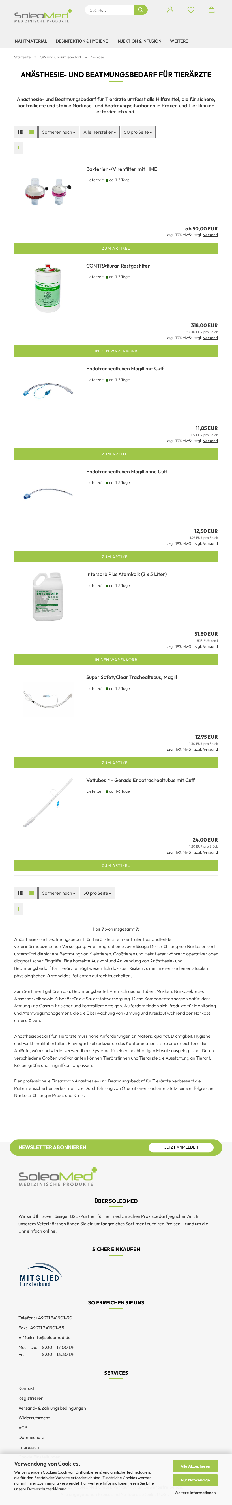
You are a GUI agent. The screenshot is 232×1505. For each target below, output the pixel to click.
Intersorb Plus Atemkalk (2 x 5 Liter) (126, 574)
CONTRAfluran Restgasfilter (118, 265)
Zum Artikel (116, 248)
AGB (22, 1427)
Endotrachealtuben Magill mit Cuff (125, 368)
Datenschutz (31, 1437)
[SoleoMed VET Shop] (45, 15)
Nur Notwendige (195, 1480)
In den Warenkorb (116, 351)
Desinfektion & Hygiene (82, 41)
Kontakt (26, 1388)
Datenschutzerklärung (46, 1488)
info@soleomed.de (52, 1337)
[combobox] (58, 132)
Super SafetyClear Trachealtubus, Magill (131, 677)
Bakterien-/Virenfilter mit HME (121, 169)
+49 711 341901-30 (54, 1318)
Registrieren (31, 1398)
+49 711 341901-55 (46, 1327)
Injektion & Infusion (139, 41)
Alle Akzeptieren (195, 1466)
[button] (170, 10)
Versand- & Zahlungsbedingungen (52, 1408)
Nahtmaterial (31, 41)
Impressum (29, 1447)
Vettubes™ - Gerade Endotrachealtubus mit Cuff (140, 780)
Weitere (179, 41)
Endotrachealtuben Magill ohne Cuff (126, 471)
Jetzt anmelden (181, 1147)
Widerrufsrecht (34, 1417)
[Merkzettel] (191, 10)
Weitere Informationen (195, 1492)
